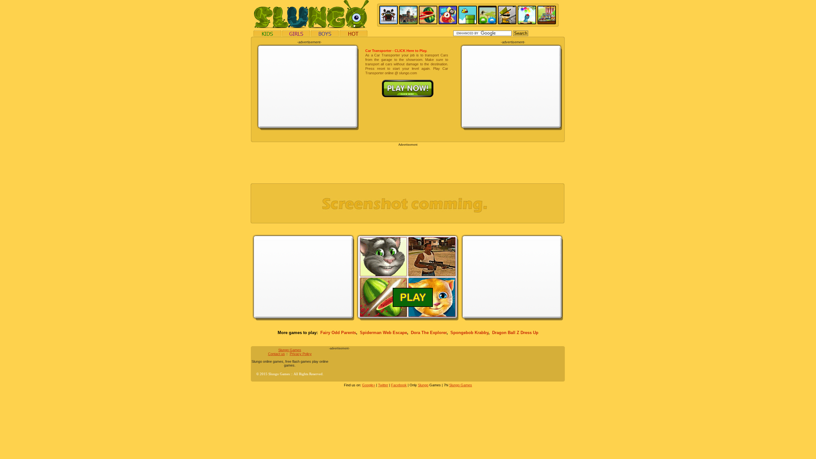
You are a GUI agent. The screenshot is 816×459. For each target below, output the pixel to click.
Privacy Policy (301, 354)
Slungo (423, 385)
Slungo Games (289, 350)
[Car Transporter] (406, 82)
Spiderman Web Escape (383, 332)
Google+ (368, 385)
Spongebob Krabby (469, 332)
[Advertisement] (308, 87)
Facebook (399, 385)
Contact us (276, 354)
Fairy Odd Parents (338, 332)
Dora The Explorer (429, 332)
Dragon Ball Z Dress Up (515, 332)
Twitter (383, 385)
